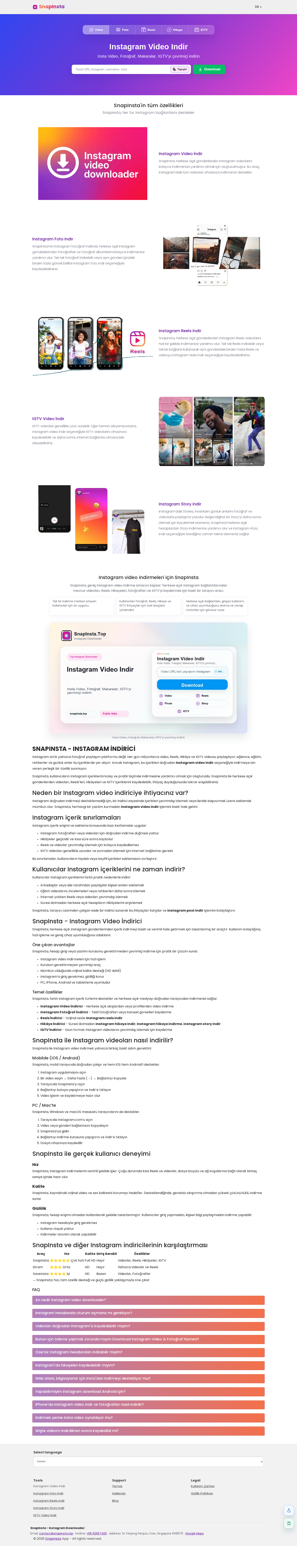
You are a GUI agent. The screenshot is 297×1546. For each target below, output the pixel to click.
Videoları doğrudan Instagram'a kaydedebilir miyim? (82, 1326)
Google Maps (194, 1533)
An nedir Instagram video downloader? (70, 1300)
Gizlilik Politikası (202, 1493)
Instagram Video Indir (148, 46)
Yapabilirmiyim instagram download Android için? (80, 1392)
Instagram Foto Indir (52, 239)
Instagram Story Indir (180, 504)
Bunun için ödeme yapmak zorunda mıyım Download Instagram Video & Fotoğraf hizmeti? (117, 1339)
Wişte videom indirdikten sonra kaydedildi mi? (77, 1431)
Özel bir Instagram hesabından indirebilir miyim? (78, 1352)
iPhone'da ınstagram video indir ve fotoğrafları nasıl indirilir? (89, 1405)
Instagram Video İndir (180, 154)
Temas (117, 1486)
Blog (115, 1501)
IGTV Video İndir (48, 419)
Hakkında (118, 1493)
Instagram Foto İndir (48, 1493)
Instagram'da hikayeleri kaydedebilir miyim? (75, 1365)
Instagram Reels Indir (180, 331)
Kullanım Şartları (203, 1486)
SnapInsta (52, 7)
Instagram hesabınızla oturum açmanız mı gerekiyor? (83, 1313)
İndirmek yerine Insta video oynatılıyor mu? (74, 1418)
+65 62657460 (96, 1533)
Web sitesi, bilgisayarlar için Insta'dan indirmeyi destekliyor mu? (93, 1379)
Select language (47, 1452)
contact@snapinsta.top (56, 1533)
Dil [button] (257, 7)
